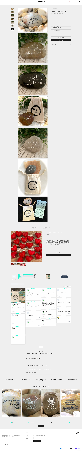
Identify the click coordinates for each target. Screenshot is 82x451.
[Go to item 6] (12, 26)
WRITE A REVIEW (64, 276)
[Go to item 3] (12, 15)
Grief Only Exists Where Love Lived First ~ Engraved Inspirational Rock (11, 419)
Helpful (13, 311)
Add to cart (61, 37)
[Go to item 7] (12, 29)
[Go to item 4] (12, 18)
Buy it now (61, 40)
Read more (13, 322)
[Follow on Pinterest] (7, 444)
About (27, 435)
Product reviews (14, 283)
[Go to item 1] (12, 9)
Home (27, 432)
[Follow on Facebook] (2, 444)
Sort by (63, 286)
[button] (61, 17)
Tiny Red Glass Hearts (54, 233)
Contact (27, 438)
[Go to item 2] (12, 12)
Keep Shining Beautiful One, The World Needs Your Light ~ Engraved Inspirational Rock (70, 419)
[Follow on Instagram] (5, 444)
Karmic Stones (54, 8)
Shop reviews (21, 283)
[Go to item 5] (12, 22)
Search (27, 433)
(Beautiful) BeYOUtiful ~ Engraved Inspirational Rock (31, 419)
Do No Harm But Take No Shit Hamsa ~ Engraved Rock (50, 419)
